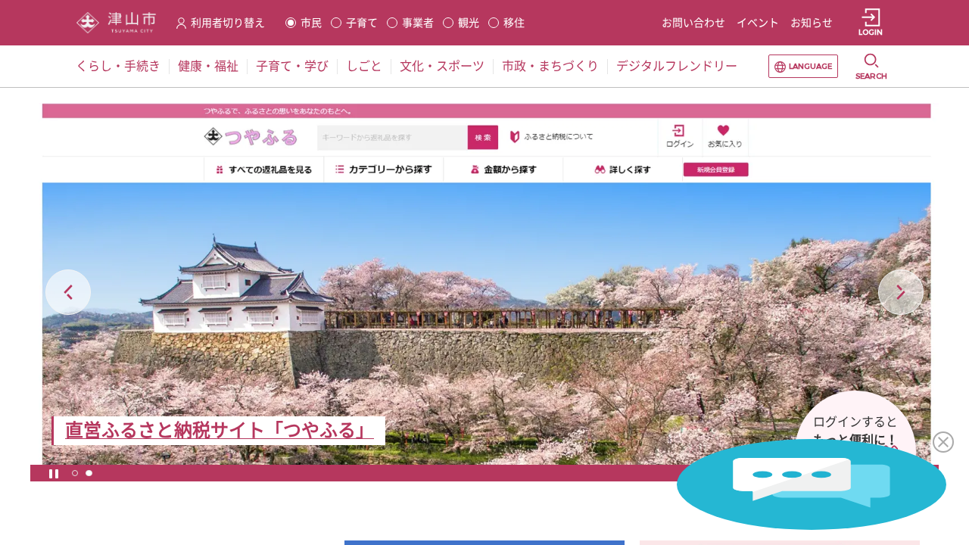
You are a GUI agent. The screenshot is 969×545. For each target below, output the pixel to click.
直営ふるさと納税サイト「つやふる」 (219, 431)
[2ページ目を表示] (89, 473)
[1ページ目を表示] (75, 473)
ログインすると (855, 422)
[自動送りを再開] (53, 473)
